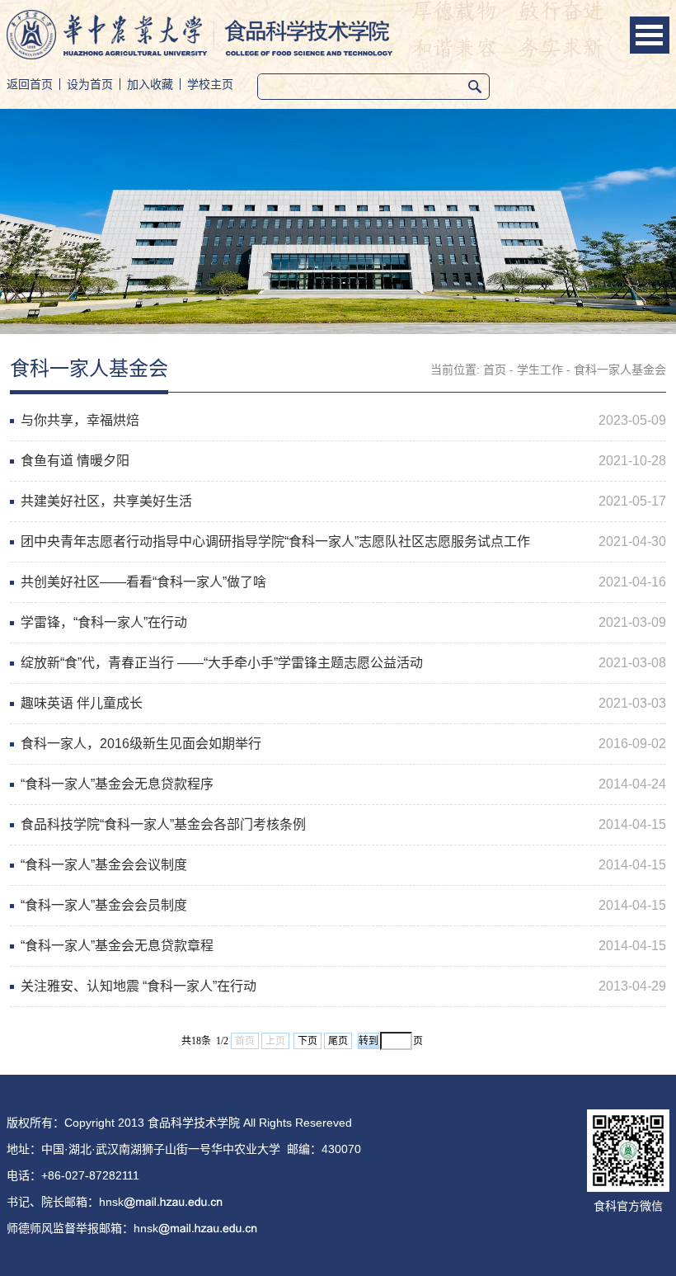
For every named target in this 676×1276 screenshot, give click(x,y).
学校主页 (210, 84)
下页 (307, 1041)
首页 (494, 369)
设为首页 (90, 84)
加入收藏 (150, 84)
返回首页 (30, 84)
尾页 (338, 1041)
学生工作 (540, 369)
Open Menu (649, 35)
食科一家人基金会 (620, 369)
